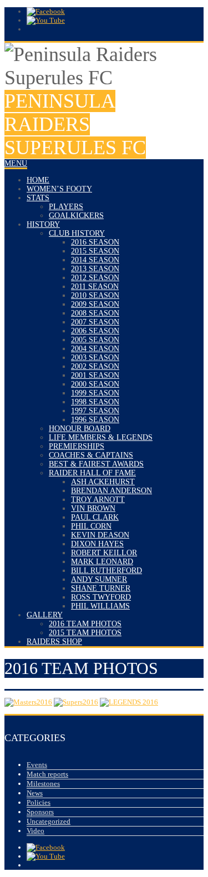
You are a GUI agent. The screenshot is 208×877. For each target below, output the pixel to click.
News (35, 793)
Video (35, 831)
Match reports (47, 774)
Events (37, 765)
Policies (38, 802)
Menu (15, 163)
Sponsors (40, 812)
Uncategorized (48, 821)
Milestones (43, 783)
